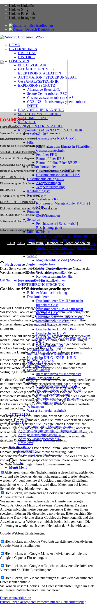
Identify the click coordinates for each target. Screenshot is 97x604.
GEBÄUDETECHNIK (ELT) (18, 202)
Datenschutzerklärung (15, 598)
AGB (11, 243)
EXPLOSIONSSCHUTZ (15, 127)
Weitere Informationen (50, 280)
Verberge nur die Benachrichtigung (61, 602)
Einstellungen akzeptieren (18, 602)
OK (2, 280)
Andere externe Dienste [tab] (17, 497)
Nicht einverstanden (19, 280)
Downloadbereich (77, 243)
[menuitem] (53, 45)
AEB (21, 243)
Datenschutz (54, 243)
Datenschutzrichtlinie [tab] (15, 582)
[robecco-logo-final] (22, 37)
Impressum (35, 243)
